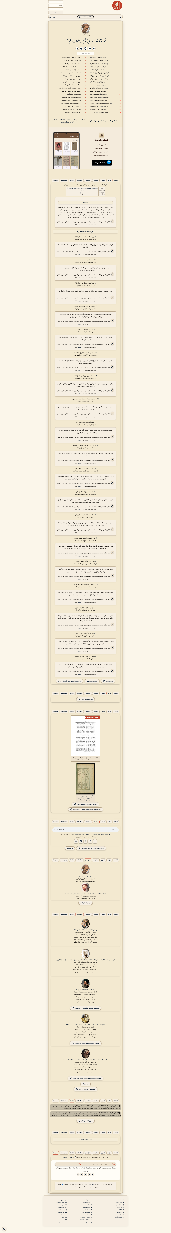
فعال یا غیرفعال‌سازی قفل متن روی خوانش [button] (92, 848)
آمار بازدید (62, 1215)
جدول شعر (119, 1205)
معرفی (63, 1200)
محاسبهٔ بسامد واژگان (87, 699)
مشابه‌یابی (119, 1215)
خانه (120, 1200)
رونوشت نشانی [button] (93, 681)
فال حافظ (119, 1207)
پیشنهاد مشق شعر (86, 903)
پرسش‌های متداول (60, 1202)
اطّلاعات (116, 180)
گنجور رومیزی (86, 1202)
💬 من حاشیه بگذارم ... (69, 1157)
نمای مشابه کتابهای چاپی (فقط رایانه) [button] (71, 681)
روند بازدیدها (64, 180)
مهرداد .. (113, 1164)
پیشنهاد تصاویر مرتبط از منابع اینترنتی (87, 804)
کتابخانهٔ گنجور (86, 1207)
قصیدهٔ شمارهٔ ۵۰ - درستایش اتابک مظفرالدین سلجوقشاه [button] (92, 834)
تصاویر (103, 180)
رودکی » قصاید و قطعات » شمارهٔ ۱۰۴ (85, 930)
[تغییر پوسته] (4, 1229)
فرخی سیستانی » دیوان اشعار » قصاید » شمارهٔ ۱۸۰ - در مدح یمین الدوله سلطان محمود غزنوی (85, 960)
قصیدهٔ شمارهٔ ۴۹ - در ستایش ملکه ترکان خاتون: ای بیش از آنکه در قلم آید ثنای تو (66, 121)
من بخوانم (70, 848)
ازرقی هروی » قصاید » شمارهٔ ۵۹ (85, 989)
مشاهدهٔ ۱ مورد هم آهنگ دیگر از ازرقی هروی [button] (87, 1008)
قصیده (82, 191)
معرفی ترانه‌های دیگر (87, 1121)
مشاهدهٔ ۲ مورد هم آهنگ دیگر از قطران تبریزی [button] (87, 1043)
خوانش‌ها (96, 180)
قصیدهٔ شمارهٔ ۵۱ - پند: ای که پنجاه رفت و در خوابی (104, 121)
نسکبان (88, 1222)
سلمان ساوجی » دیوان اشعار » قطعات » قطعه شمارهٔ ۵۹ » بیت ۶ (85, 893)
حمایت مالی (61, 1207)
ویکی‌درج (82, 193)
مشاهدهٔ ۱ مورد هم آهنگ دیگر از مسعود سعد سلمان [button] (87, 1078)
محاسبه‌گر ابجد (86, 1212)
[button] (121, 17)
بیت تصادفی (119, 1202)
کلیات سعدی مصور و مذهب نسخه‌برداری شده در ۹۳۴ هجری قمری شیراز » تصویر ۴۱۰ (85, 798)
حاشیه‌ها (55, 180)
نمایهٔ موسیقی (118, 1210)
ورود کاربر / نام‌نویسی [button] (86, 17)
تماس (63, 1220)
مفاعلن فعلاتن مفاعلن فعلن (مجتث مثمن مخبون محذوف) (83, 189)
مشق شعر (88, 180)
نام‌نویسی (91, 1184)
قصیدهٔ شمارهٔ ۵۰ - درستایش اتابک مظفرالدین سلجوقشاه (85, 41)
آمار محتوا (62, 1210)
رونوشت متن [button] (109, 681)
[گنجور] (117, 5)
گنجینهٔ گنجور (87, 1210)
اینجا (81, 837)
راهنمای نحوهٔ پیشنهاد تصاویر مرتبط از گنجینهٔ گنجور (87, 809)
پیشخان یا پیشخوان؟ (85, 1220)
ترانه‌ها (72, 180)
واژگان (109, 180)
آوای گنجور (87, 1215)
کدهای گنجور (87, 1200)
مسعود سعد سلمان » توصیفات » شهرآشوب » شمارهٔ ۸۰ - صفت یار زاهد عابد (85, 1059)
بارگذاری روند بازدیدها (85, 1139)
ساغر (89, 1205)
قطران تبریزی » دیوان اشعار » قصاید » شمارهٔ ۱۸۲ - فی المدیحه (85, 1024)
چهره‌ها (63, 1205)
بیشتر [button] (87, 1084)
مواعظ (86, 35)
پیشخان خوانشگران (85, 1217)
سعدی (91, 35)
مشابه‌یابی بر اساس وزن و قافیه (86, 1089)
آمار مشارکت (61, 1212)
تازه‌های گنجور (118, 1217)
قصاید (81, 35)
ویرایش (79, 225)
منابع (63, 1217)
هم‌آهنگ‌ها (79, 180)
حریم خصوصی (61, 1222)
